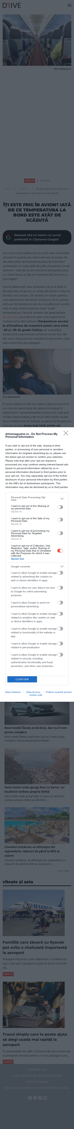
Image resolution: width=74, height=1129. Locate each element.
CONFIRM (22, 679)
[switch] (60, 507)
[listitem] (37, 498)
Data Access (33, 692)
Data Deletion (13, 692)
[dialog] (37, 564)
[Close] (67, 434)
